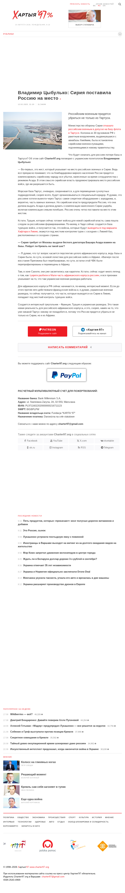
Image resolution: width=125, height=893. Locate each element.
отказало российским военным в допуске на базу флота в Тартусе (94, 129)
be (94, 6)
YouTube (57, 440)
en (104, 6)
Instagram (57, 447)
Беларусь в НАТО (31, 826)
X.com (83, 440)
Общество (23, 817)
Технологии (25, 822)
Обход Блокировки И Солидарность (88, 822)
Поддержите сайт (47, 331)
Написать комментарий (70, 347)
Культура (84, 817)
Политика (8, 817)
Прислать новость (80, 4)
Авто (51, 822)
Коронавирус (10, 826)
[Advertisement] (62, 64)
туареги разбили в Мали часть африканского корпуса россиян (64, 275)
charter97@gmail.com (53, 876)
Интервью (8, 822)
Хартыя (32, 15)
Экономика (38, 817)
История (97, 817)
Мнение (7, 757)
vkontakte (109, 440)
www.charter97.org (39, 867)
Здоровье (40, 822)
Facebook (32, 440)
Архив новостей (105, 4)
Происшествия (56, 817)
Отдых (61, 822)
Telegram (109, 447)
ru (99, 6)
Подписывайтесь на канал (92, 331)
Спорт (72, 817)
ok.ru (32, 447)
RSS (83, 447)
